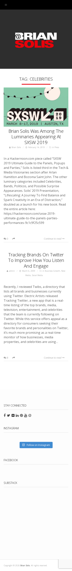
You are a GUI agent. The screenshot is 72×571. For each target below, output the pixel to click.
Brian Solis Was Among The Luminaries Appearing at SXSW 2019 (36, 137)
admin (12, 271)
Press (57, 147)
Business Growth (52, 271)
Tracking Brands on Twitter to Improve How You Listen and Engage (36, 260)
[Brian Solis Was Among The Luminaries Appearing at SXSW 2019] (36, 107)
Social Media (37, 275)
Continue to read (53, 238)
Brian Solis (36, 40)
